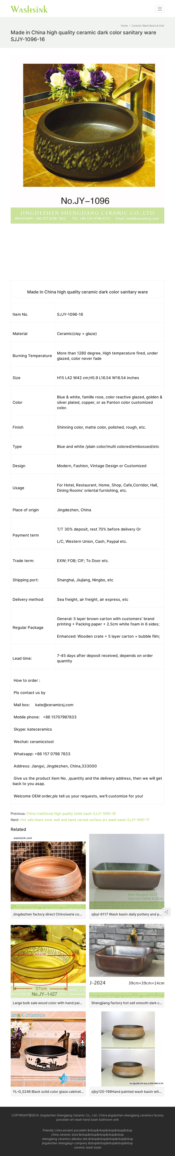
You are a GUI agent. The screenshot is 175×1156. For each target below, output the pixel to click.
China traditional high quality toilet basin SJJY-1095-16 (71, 813)
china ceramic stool (64, 1134)
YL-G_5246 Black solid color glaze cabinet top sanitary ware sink (48, 1091)
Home (124, 25)
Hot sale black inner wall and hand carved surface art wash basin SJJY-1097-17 (84, 820)
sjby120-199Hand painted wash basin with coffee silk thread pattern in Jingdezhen (126, 1091)
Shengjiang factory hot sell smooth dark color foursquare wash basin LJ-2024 (126, 1003)
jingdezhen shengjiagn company (64, 1143)
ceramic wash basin (87, 1147)
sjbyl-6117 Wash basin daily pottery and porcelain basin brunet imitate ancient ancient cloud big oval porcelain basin (126, 914)
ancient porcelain (75, 1130)
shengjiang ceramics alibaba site (65, 1139)
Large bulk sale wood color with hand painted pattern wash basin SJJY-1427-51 (48, 1003)
